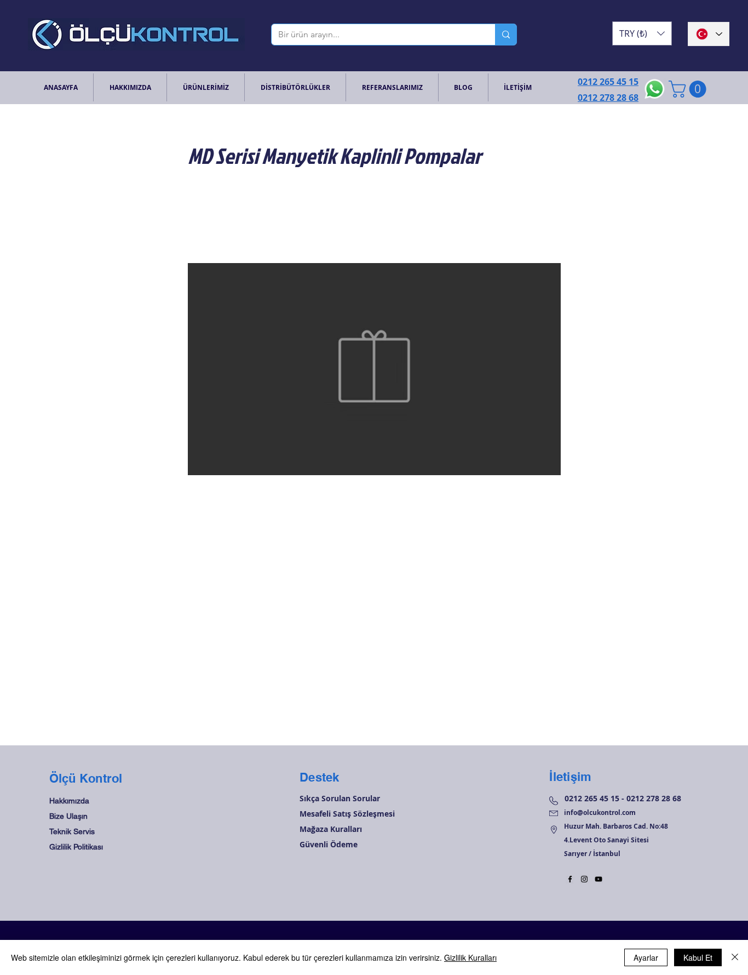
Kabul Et (697, 957)
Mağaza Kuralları (331, 829)
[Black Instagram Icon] (584, 879)
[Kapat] (734, 957)
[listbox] (642, 33)
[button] (642, 33)
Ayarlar (646, 957)
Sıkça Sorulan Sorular (340, 798)
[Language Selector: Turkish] (708, 34)
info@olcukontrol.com (600, 812)
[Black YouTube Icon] (598, 879)
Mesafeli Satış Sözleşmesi (347, 813)
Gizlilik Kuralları (470, 957)
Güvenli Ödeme (329, 844)
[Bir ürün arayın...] (505, 34)
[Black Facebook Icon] (570, 879)
